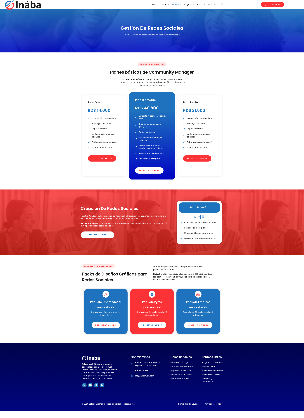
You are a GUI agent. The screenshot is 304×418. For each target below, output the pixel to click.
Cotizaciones (273, 4)
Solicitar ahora (102, 158)
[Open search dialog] (221, 4)
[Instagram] (84, 385)
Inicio (126, 34)
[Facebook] (102, 385)
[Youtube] (90, 385)
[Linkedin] (96, 385)
